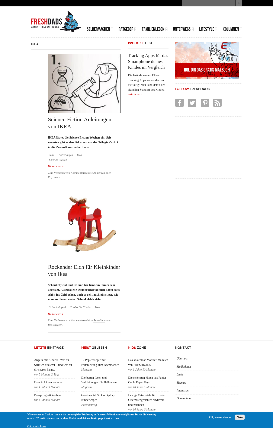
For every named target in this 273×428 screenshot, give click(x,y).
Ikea (79, 154)
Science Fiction (58, 159)
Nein (240, 417)
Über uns (182, 358)
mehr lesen (134, 94)
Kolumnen (231, 29)
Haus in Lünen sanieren (48, 382)
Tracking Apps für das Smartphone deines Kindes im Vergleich (148, 61)
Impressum (183, 390)
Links (180, 374)
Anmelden (99, 172)
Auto (52, 154)
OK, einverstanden (220, 417)
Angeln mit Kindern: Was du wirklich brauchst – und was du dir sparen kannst (53, 364)
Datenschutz (184, 398)
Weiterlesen (56, 166)
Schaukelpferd (57, 307)
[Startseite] (56, 21)
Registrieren (55, 177)
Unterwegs (182, 29)
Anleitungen (66, 154)
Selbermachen (98, 29)
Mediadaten (184, 366)
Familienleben (153, 29)
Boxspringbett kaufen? (47, 395)
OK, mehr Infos (36, 426)
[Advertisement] (192, 17)
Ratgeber (126, 29)
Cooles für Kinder (80, 307)
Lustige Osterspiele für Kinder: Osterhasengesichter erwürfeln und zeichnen (147, 400)
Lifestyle (206, 29)
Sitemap (181, 382)
